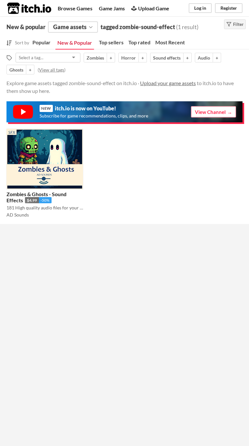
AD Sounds (17, 214)
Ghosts (16, 69)
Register (228, 8)
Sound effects (167, 58)
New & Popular (74, 42)
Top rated (139, 42)
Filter (238, 24)
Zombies (95, 58)
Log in (200, 8)
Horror (128, 58)
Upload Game (153, 8)
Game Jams (112, 8)
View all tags (51, 69)
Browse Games (75, 8)
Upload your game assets (168, 83)
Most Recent (170, 42)
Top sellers (111, 42)
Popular (41, 42)
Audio (204, 58)
